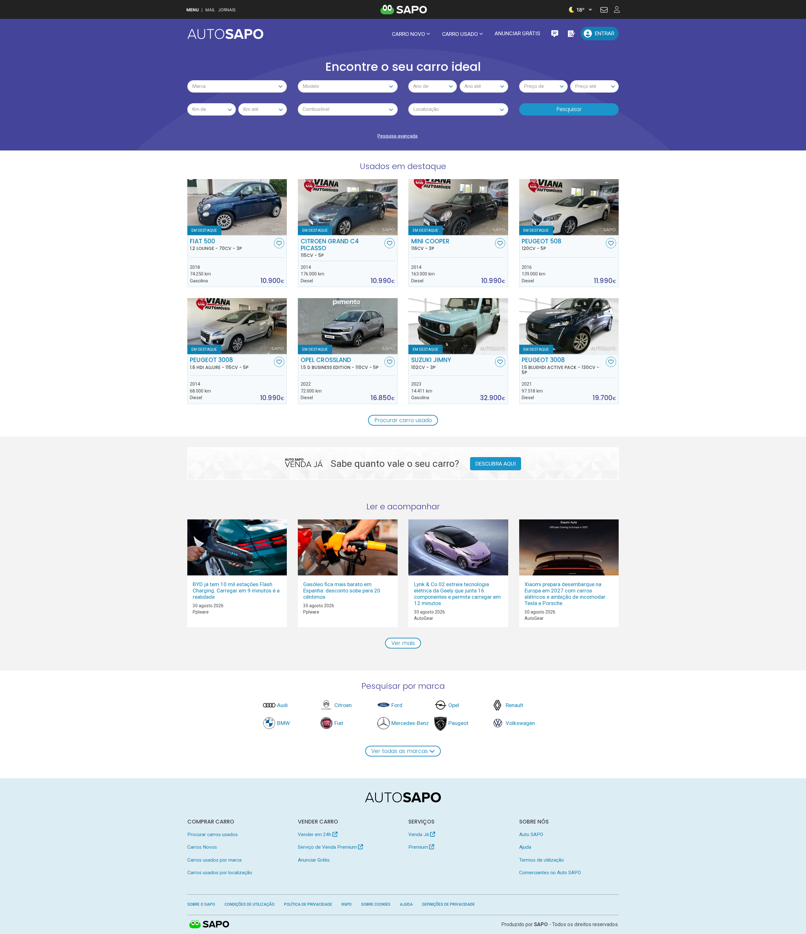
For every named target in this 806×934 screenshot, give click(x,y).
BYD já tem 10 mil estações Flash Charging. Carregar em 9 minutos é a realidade (236, 590)
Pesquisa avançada (397, 136)
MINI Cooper (430, 244)
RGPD (347, 904)
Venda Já (419, 834)
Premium (418, 847)
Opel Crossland (339, 363)
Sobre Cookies (375, 904)
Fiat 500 (216, 244)
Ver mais (403, 643)
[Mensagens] (554, 33)
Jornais (227, 10)
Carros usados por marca (214, 860)
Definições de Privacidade (448, 904)
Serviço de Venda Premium (328, 847)
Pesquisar (569, 109)
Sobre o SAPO (201, 904)
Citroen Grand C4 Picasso (330, 248)
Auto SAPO (531, 834)
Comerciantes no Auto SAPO (550, 872)
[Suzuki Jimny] (458, 326)
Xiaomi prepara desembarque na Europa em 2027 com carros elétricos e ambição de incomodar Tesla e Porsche (565, 593)
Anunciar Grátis (517, 33)
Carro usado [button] (460, 34)
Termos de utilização (541, 860)
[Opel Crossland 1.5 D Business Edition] (348, 326)
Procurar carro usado (403, 420)
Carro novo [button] (408, 34)
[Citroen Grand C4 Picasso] (348, 207)
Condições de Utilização (249, 904)
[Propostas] (571, 33)
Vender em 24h (315, 834)
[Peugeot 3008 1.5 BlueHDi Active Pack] (569, 326)
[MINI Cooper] (458, 207)
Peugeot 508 (541, 244)
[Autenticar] (604, 11)
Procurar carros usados (212, 834)
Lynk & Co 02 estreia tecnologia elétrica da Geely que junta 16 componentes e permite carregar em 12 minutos (457, 593)
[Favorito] (279, 243)
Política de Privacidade (308, 904)
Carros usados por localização (219, 872)
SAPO (209, 924)
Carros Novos (202, 847)
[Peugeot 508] (569, 207)
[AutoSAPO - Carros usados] (225, 34)
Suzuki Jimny (431, 363)
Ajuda (525, 847)
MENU (192, 10)
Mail (210, 10)
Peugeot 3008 (219, 363)
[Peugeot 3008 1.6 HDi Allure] (237, 326)
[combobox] (237, 86)
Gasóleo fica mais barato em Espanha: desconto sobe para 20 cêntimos (341, 590)
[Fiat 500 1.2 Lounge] (237, 207)
